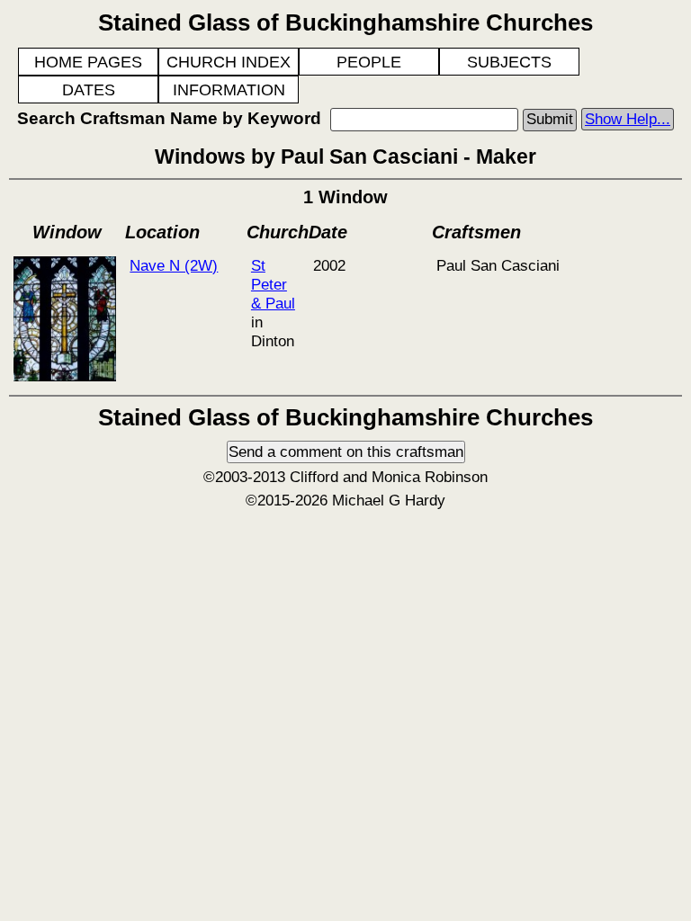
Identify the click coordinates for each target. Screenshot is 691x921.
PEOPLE (369, 62)
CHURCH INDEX (228, 62)
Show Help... (627, 119)
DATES (88, 90)
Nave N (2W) (174, 265)
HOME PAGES (88, 62)
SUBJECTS (509, 62)
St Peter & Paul (273, 284)
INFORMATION (229, 90)
